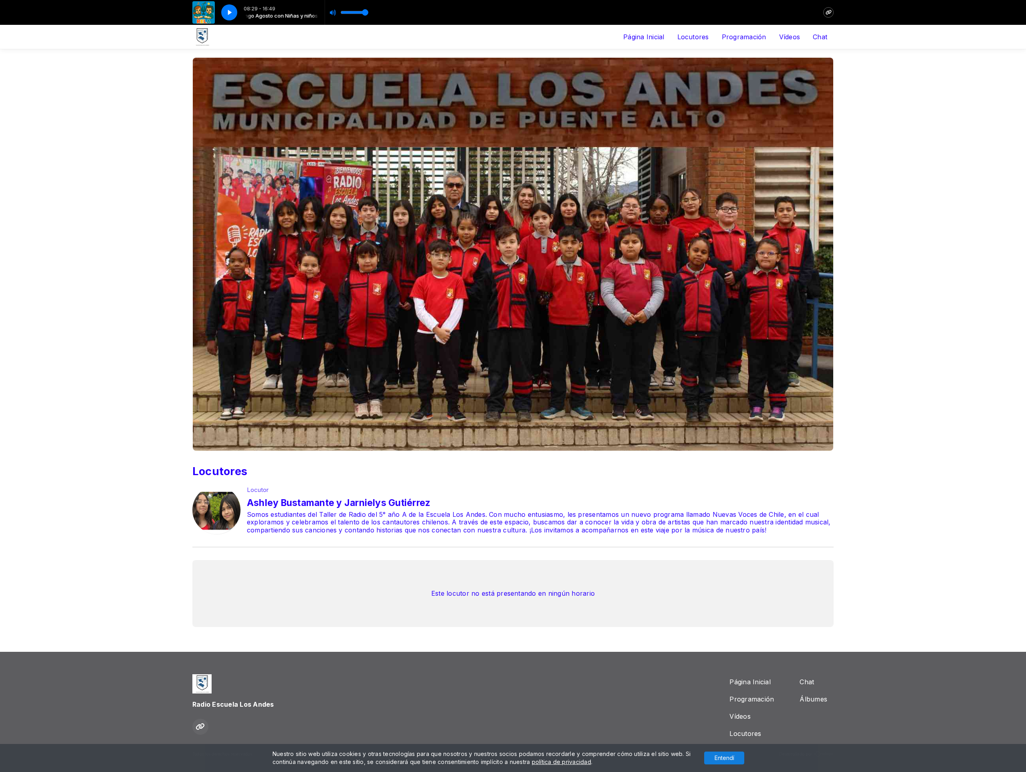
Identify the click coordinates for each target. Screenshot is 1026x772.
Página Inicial (643, 37)
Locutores (693, 37)
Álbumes (813, 699)
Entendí (724, 757)
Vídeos (789, 37)
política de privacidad (561, 761)
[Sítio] (828, 12)
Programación (744, 37)
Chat (820, 37)
